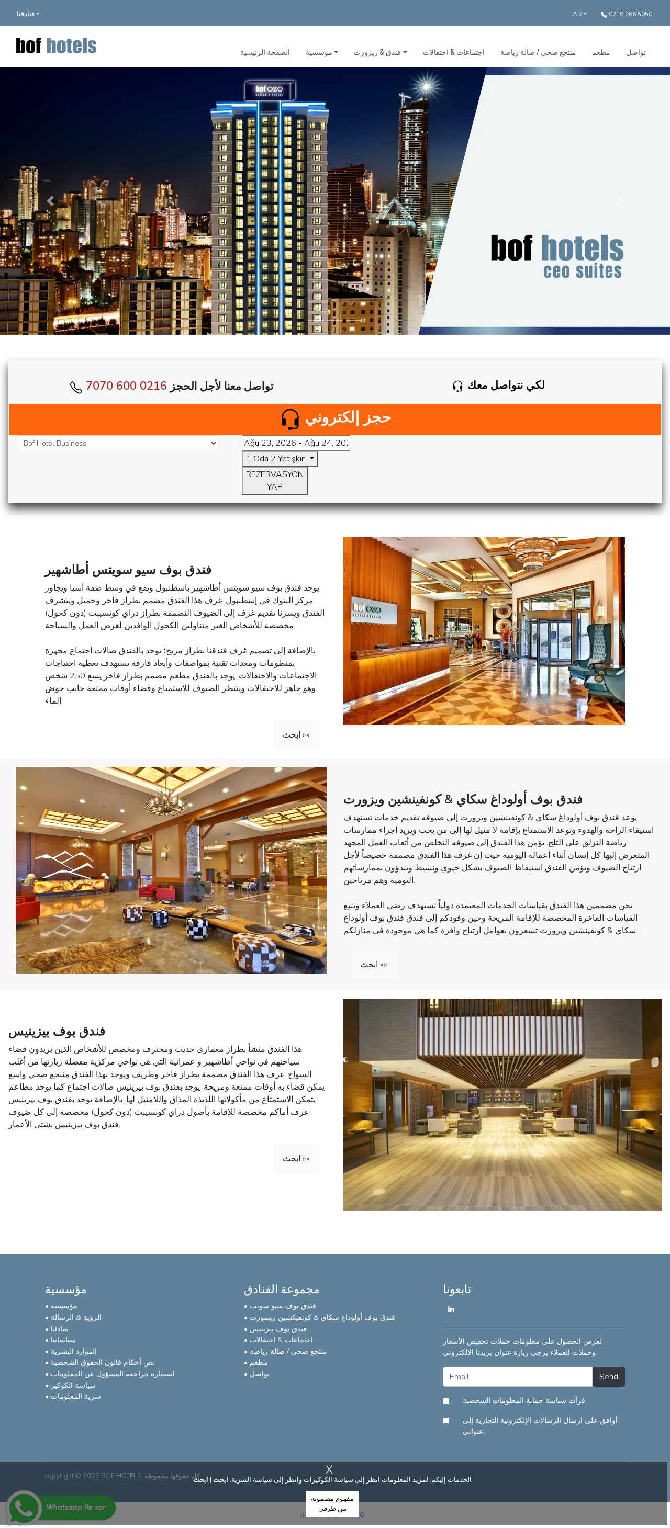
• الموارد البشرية (71, 1351)
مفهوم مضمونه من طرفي (332, 1503)
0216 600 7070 (126, 386)
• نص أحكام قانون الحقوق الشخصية (99, 1362)
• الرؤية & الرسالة (73, 1317)
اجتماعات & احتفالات (454, 51)
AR (577, 14)
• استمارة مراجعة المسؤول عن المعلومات (110, 1373)
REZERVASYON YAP (275, 481)
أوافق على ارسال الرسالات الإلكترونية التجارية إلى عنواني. (540, 1426)
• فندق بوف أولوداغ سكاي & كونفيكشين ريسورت (319, 1317)
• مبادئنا (57, 1328)
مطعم (601, 51)
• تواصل (257, 1373)
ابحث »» (296, 735)
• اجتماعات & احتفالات (278, 1339)
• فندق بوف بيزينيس (275, 1328)
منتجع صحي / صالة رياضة (538, 51)
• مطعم (256, 1362)
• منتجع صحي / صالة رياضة (285, 1351)
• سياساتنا (60, 1339)
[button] (50, 201)
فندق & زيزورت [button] (377, 51)
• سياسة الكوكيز (70, 1385)
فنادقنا (26, 14)
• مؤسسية (61, 1305)
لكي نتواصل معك (506, 385)
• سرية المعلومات (73, 1396)
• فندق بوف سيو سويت (280, 1305)
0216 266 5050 (629, 14)
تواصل (636, 51)
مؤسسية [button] (319, 51)
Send (608, 1377)
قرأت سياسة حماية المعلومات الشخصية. (525, 1400)
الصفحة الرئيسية (265, 51)
